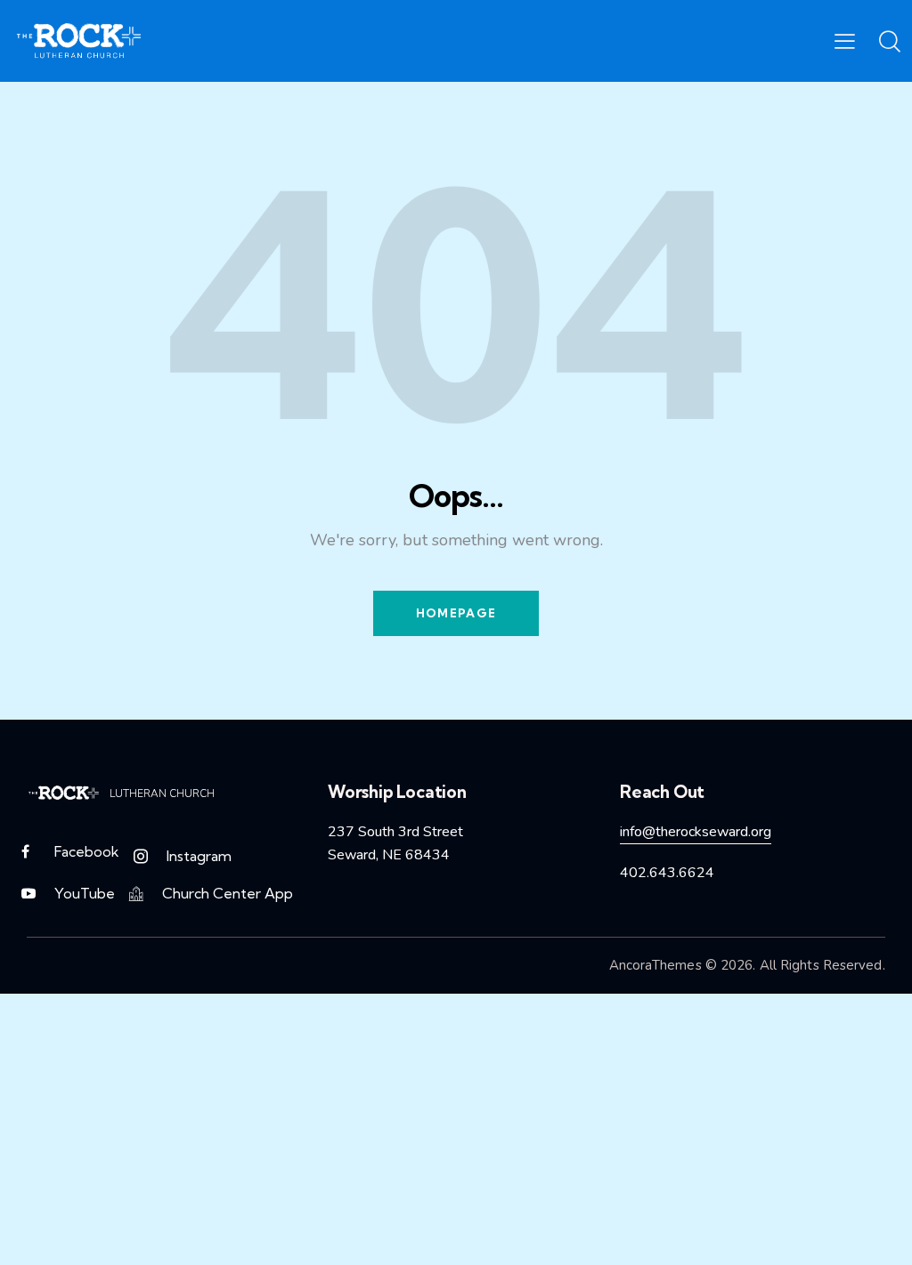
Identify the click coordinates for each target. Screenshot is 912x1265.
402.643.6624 (667, 872)
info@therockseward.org (695, 832)
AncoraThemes (655, 965)
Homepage (456, 613)
